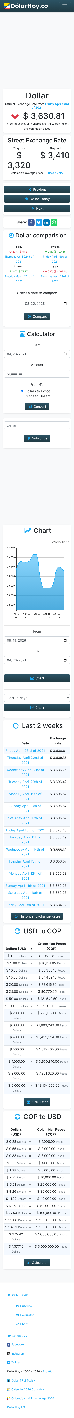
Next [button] (39, 208)
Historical (25, 1306)
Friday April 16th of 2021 (25, 830)
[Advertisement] (37, 51)
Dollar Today (20, 1294)
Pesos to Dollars (37, 396)
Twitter (15, 1362)
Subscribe (39, 438)
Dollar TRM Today (22, 1380)
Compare (39, 316)
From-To (37, 384)
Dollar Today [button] (39, 199)
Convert (39, 406)
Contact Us (19, 1335)
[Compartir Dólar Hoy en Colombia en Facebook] (31, 222)
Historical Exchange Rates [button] (39, 916)
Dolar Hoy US (16, 1407)
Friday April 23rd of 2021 (25, 751)
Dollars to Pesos (37, 391)
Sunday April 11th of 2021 (25, 886)
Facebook (17, 1344)
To (37, 651)
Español (48, 1371)
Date (37, 345)
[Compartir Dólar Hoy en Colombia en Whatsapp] (54, 222)
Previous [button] (39, 189)
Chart (39, 678)
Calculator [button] (39, 1102)
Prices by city (54, 173)
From (37, 631)
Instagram (17, 1353)
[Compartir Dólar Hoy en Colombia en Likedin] (46, 222)
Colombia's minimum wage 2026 (32, 1398)
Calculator (26, 1315)
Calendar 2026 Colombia (27, 1389)
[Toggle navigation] (65, 6)
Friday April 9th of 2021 (25, 905)
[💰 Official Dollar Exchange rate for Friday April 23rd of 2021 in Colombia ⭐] (26, 6)
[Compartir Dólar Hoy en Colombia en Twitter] (39, 222)
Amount (37, 365)
